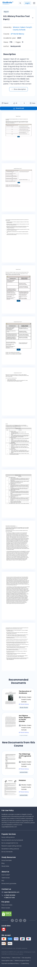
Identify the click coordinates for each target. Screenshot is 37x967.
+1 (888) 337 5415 (9, 897)
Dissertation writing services (10, 849)
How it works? (6, 875)
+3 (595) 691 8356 (9, 895)
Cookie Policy (25, 963)
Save (33, 103)
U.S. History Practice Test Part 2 (16, 18)
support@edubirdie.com (9, 827)
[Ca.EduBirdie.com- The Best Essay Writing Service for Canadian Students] (4, 930)
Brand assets (6, 908)
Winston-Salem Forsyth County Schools (22, 28)
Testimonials (6, 878)
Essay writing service (8, 837)
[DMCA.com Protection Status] (18, 913)
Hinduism (22, 780)
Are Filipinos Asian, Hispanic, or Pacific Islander (25, 718)
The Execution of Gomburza (25, 692)
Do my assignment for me (10, 843)
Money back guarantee (9, 883)
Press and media (7, 905)
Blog (3, 863)
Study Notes (5, 866)
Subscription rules (7, 960)
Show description (20, 89)
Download (20, 108)
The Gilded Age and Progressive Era (25, 756)
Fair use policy (26, 958)
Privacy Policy (6, 958)
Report (6, 103)
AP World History (17, 34)
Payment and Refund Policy (10, 963)
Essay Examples (7, 860)
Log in (27, 3)
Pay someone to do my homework (12, 840)
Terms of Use (16, 958)
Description (9, 54)
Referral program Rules (22, 960)
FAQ (3, 880)
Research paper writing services (11, 846)
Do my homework (7, 852)
